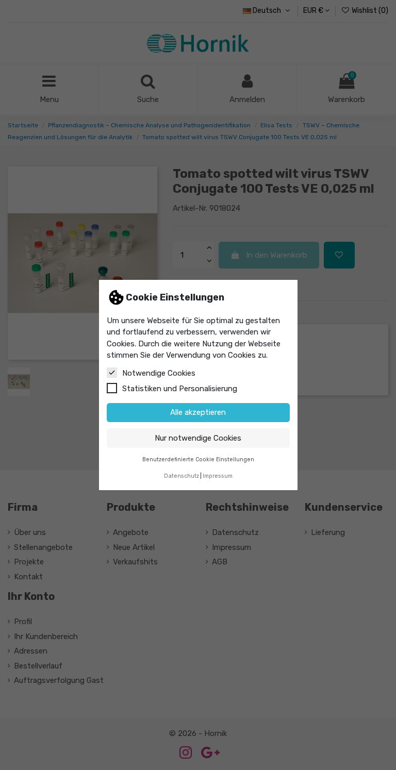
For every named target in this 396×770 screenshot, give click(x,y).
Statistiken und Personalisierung (179, 388)
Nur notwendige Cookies (198, 438)
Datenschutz (181, 476)
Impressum (218, 476)
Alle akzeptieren (198, 412)
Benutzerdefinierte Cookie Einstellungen (198, 459)
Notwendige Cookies (158, 373)
